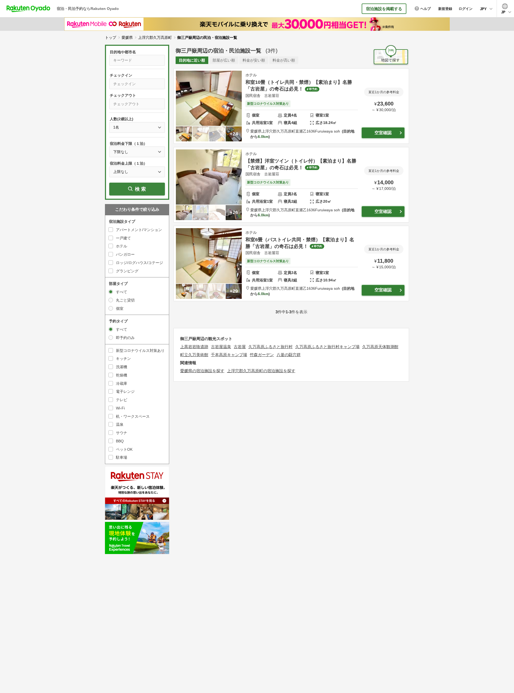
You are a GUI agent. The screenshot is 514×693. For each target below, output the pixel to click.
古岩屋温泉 (221, 346)
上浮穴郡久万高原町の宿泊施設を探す (261, 370)
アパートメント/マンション (139, 230)
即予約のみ (125, 338)
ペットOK (124, 449)
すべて (121, 292)
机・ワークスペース (133, 416)
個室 (119, 308)
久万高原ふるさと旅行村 (270, 346)
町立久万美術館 (194, 354)
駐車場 (121, 457)
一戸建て (123, 238)
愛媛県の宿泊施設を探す (202, 370)
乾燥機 (121, 375)
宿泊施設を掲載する (384, 8)
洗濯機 (121, 367)
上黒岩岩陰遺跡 (194, 346)
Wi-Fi (120, 408)
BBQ (120, 441)
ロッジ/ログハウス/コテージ (139, 263)
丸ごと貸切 (125, 300)
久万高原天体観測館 (380, 346)
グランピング (127, 271)
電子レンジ (125, 391)
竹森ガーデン (262, 354)
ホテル (121, 246)
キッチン (123, 358)
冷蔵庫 (121, 383)
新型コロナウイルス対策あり (140, 350)
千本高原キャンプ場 (229, 354)
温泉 (119, 424)
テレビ (121, 400)
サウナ (121, 433)
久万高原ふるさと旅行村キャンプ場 (327, 346)
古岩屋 (240, 346)
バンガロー (125, 254)
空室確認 (383, 132)
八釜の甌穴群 (289, 354)
